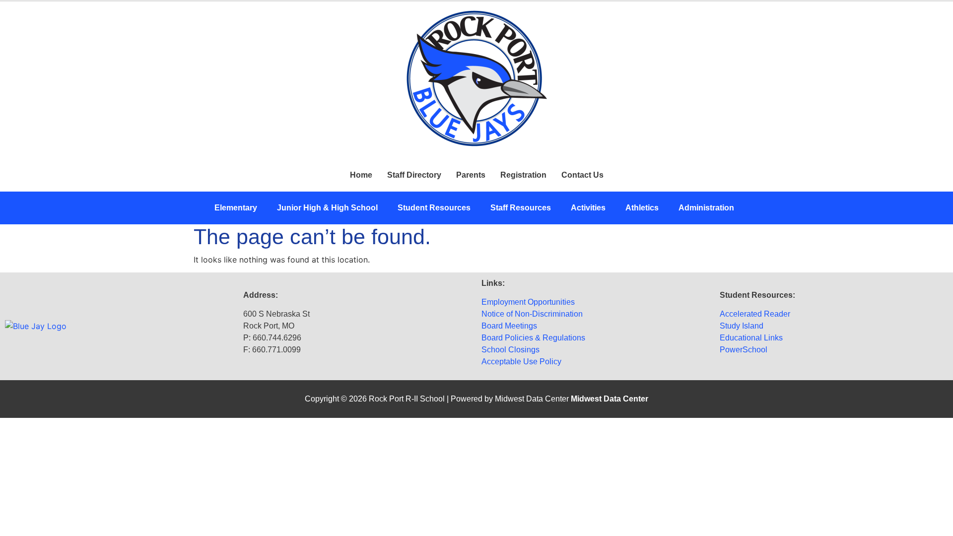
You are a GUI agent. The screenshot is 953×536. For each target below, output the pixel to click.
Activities (588, 207)
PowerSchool (743, 349)
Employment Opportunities (528, 302)
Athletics (642, 207)
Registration (523, 175)
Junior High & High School (327, 207)
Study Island (741, 326)
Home (361, 175)
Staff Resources (520, 207)
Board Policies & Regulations (533, 338)
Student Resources (434, 207)
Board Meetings (509, 326)
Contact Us (582, 175)
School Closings (510, 349)
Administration (706, 207)
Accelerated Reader (755, 314)
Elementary (235, 207)
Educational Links (751, 338)
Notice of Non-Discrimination (532, 314)
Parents (470, 175)
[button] (238, 208)
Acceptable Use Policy (521, 361)
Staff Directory (414, 175)
